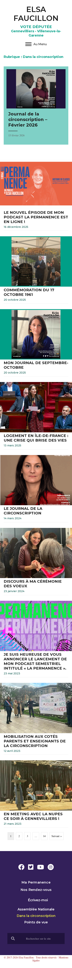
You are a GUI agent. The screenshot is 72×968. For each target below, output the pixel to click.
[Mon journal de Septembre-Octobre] (36, 343)
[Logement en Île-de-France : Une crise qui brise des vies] (36, 416)
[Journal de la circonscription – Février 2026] (36, 105)
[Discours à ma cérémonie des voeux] (36, 562)
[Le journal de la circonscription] (36, 489)
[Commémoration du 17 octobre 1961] (36, 270)
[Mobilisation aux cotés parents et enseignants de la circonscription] (36, 720)
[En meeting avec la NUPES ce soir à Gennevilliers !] (36, 794)
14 (44, 836)
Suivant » (57, 836)
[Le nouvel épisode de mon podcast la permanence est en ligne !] (36, 196)
